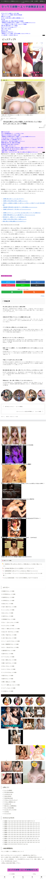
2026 (6, 821)
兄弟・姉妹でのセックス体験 (9, 606)
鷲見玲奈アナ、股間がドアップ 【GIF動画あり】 (14, 217)
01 (9, 821)
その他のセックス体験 (7, 691)
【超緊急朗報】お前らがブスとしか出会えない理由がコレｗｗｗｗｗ (21, 571)
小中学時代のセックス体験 (8, 594)
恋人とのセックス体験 (7, 613)
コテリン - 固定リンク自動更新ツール (44, 35)
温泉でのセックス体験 (7, 653)
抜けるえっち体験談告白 (10, 805)
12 (39, 822)
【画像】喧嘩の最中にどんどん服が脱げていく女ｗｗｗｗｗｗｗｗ (19, 214)
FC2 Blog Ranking (9, 792)
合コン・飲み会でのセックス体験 (10, 647)
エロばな (7, 811)
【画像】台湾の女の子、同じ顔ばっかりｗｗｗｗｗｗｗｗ (17, 209)
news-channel (8, 796)
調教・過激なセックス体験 (8, 681)
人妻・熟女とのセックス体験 (9, 638)
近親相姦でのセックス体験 (8, 619)
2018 (6, 836)
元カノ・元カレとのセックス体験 (10, 622)
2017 (6, 838)
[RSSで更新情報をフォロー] (34, 292)
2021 (6, 830)
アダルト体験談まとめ (10, 802)
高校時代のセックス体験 (8, 597)
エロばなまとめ (8, 794)
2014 (6, 844)
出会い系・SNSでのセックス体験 (10, 631)
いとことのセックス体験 (8, 610)
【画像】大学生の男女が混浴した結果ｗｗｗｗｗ (14, 219)
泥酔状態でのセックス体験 (8, 650)
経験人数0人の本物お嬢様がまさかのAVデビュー (14, 221)
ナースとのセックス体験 (8, 656)
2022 (6, 828)
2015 (6, 842)
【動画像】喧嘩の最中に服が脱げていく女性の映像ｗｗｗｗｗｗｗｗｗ (20, 207)
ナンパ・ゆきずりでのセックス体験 (11, 641)
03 (14, 821)
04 (17, 821)
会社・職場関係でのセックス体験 (10, 644)
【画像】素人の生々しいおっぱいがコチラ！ (13, 198)
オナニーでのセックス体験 (8, 669)
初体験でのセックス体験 (8, 591)
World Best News (9, 798)
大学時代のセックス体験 (8, 600)
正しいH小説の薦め (9, 807)
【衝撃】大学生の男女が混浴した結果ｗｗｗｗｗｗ (15, 201)
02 (12, 821)
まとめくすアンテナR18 (10, 809)
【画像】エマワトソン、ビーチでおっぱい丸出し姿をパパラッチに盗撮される (21, 212)
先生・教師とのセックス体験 (9, 660)
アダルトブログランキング (11, 800)
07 (25, 821)
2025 (6, 822)
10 (33, 822)
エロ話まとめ (8, 804)
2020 (6, 832)
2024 (6, 824)
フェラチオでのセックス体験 (9, 672)
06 (22, 821)
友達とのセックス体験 (7, 603)
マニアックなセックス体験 (8, 688)
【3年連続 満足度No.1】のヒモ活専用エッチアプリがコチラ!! (19, 568)
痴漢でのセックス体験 (7, 678)
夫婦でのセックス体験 (7, 616)
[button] (42, 407)
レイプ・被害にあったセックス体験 (11, 685)
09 (31, 822)
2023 (6, 826)
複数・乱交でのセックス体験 (9, 663)
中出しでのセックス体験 (8, 666)
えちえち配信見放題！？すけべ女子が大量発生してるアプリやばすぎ (21, 577)
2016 (6, 840)
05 (20, 821)
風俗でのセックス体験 (7, 675)
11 (36, 822)
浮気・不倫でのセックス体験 (7, 275)
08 (28, 821)
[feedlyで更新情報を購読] (12, 292)
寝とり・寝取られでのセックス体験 (11, 628)
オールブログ (8, 813)
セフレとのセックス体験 (8, 625)
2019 (6, 834)
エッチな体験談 (8, 790)
